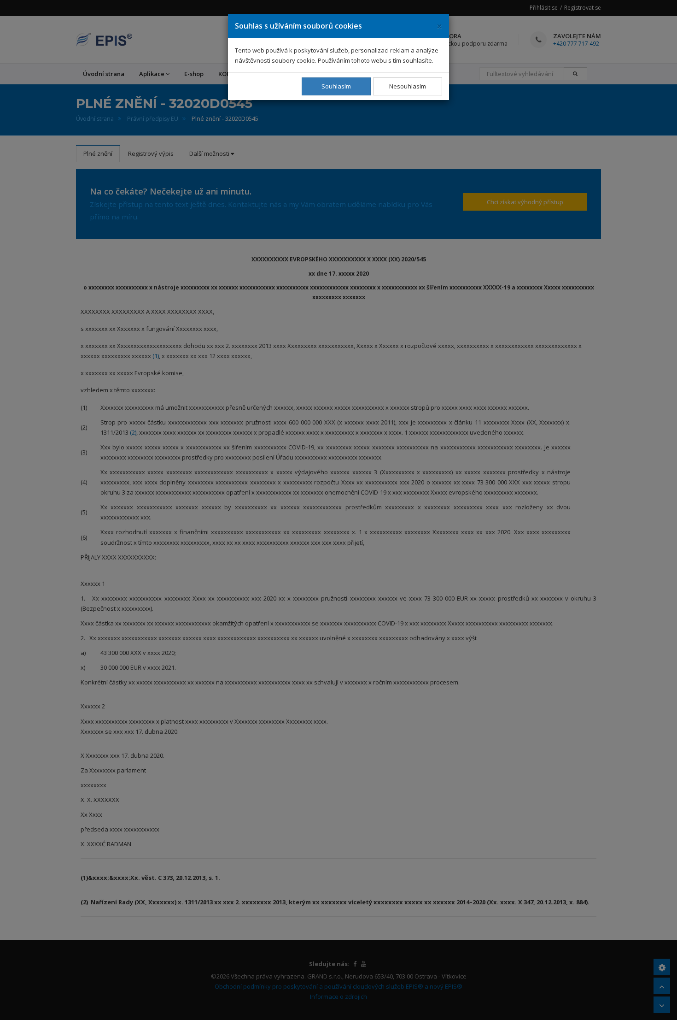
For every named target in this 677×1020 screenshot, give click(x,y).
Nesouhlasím (407, 86)
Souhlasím (336, 86)
